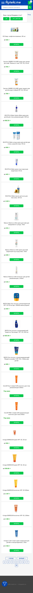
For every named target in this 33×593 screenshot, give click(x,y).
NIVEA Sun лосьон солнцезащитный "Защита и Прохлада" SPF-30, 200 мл (16, 331)
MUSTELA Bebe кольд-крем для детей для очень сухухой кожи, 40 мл (16, 143)
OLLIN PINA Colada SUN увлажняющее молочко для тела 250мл (16, 413)
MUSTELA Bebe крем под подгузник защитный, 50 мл (16, 170)
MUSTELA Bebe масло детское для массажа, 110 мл (16, 197)
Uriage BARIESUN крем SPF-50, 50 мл (14, 465)
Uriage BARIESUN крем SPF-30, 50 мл (15, 440)
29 (16, 565)
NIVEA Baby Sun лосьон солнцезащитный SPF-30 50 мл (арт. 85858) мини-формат (16, 304)
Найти (30, 7)
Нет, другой (15, 15)
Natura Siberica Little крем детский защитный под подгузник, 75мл (16, 250)
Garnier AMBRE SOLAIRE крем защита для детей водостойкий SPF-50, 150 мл (16, 89)
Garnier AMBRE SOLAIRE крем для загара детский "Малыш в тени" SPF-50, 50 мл (16, 62)
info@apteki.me (22, 584)
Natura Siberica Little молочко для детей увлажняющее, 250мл (16, 277)
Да (5, 15)
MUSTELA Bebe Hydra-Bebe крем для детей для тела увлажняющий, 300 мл (16, 116)
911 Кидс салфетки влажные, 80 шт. (14, 36)
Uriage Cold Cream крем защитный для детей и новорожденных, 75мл (16, 541)
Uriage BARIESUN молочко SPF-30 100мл (16, 490)
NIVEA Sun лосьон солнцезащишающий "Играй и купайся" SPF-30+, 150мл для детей (16, 359)
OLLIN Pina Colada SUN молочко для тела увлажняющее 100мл (16, 386)
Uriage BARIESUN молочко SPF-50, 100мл (16, 515)
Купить (16, 44)
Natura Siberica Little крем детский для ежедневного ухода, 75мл (16, 223)
